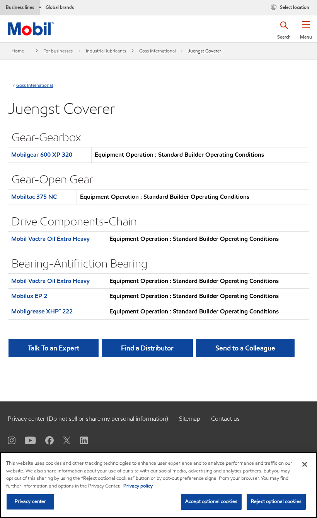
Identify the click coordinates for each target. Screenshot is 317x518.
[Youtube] (25, 440)
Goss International (157, 50)
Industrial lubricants (106, 50)
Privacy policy (138, 485)
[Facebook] (45, 440)
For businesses (58, 50)
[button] (306, 32)
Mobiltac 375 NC (34, 197)
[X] (62, 440)
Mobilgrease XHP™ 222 (42, 311)
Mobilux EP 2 (29, 296)
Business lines (20, 7)
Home (18, 50)
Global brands (60, 7)
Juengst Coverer (204, 50)
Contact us (225, 419)
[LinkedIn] (79, 440)
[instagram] (11, 440)
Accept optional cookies (211, 501)
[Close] (304, 464)
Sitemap (189, 419)
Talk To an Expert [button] (53, 348)
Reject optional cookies (276, 501)
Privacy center (30, 501)
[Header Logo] (31, 27)
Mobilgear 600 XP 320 (41, 155)
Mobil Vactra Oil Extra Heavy (50, 239)
